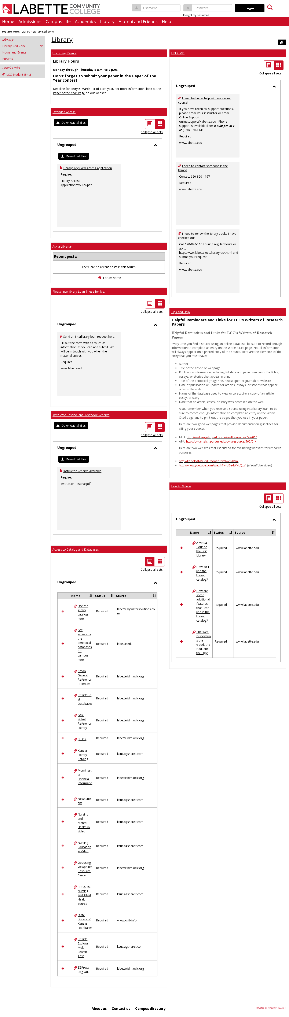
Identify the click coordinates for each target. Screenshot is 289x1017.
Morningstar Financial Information (85, 778)
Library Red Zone (43, 31)
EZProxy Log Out (83, 969)
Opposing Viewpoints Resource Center (85, 869)
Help (166, 21)
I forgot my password (196, 15)
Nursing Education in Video (84, 847)
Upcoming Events (64, 53)
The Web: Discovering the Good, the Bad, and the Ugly (203, 642)
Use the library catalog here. (83, 612)
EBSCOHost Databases (85, 699)
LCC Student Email (19, 75)
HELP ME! (177, 53)
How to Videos (181, 486)
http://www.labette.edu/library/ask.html (205, 253)
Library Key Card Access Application (87, 168)
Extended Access (64, 112)
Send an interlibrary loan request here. (89, 336)
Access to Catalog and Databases (75, 549)
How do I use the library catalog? (202, 573)
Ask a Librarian (62, 246)
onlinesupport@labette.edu (197, 121)
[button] (71, 122)
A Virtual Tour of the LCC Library (202, 549)
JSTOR (82, 739)
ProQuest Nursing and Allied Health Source (84, 895)
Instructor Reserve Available (82, 471)
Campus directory (150, 1008)
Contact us (121, 1008)
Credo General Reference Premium (85, 677)
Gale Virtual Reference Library (85, 721)
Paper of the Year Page (69, 93)
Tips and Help (180, 312)
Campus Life (58, 21)
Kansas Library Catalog (83, 754)
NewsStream (84, 801)
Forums (7, 59)
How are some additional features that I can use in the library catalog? (203, 605)
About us (99, 1008)
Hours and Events (14, 52)
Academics (85, 21)
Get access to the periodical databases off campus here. (85, 645)
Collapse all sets (152, 132)
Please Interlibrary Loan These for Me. (78, 291)
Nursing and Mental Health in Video (84, 822)
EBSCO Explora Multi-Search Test (83, 947)
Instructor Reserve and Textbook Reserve (80, 415)
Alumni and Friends (138, 21)
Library (107, 21)
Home (8, 21)
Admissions (29, 21)
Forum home (112, 278)
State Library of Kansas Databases (85, 921)
